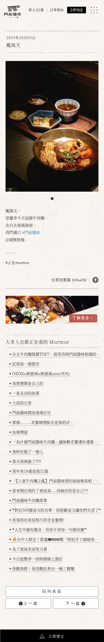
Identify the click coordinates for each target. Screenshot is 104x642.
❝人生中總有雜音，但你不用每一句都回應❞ (48, 529)
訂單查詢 (57, 10)
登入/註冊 (36, 10)
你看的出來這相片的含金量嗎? (36, 520)
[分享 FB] (95, 280)
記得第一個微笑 (24, 364)
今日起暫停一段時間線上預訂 (36, 559)
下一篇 (73, 603)
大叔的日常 (20, 403)
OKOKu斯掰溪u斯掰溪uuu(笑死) (39, 373)
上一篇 (30, 603)
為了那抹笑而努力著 (28, 549)
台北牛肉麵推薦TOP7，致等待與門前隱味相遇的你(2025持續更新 (55, 354)
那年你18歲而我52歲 (28, 471)
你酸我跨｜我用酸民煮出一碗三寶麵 (41, 568)
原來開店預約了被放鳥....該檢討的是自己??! (48, 490)
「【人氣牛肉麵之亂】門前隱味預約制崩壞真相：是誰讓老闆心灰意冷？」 (55, 481)
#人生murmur (17, 263)
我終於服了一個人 (26, 451)
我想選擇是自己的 (26, 383)
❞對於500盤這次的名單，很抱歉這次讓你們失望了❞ (55, 510)
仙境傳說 (18, 432)
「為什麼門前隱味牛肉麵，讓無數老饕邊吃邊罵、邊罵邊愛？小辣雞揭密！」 (55, 442)
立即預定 (76, 10)
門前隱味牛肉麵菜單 (28, 500)
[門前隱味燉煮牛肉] (12, 12)
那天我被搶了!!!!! (25, 461)
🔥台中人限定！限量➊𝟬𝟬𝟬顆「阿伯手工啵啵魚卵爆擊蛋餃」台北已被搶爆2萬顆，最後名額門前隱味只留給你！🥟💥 (55, 539)
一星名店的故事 (24, 393)
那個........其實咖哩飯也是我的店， (41, 422)
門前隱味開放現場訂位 (30, 412)
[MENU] (94, 10)
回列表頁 (52, 591)
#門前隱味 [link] (31, 232)
